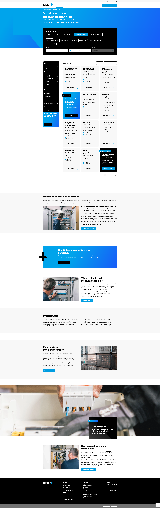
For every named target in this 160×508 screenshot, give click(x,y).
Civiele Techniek (67, 34)
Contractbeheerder (51, 43)
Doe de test (71, 115)
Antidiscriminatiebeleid (88, 485)
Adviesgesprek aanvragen (110, 5)
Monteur (58, 353)
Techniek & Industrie (95, 34)
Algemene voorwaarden (88, 484)
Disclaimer (85, 488)
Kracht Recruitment (51, 325)
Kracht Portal (114, 1)
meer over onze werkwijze (95, 224)
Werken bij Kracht (105, 1)
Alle (49, 34)
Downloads (85, 490)
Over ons (86, 4)
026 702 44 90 (66, 497)
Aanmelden (48, 124)
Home (44, 9)
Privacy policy (106, 505)
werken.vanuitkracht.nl (88, 496)
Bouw (56, 34)
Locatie (71, 48)
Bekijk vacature (70, 87)
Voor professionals (68, 4)
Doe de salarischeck (64, 262)
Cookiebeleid (114, 505)
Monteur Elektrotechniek (52, 40)
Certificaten (85, 487)
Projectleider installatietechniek (95, 40)
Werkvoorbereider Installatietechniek (68, 40)
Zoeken (48, 48)
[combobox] (57, 50)
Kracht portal (86, 497)
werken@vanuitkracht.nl (68, 499)
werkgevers (108, 450)
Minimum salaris (47, 100)
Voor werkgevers (78, 4)
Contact (64, 491)
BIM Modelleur (82, 40)
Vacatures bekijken (87, 300)
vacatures (51, 200)
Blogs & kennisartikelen (95, 4)
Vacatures (59, 4)
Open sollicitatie (108, 168)
